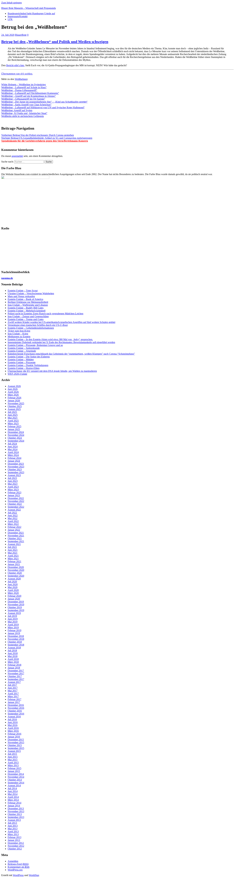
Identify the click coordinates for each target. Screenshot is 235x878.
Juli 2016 (12, 719)
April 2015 (13, 762)
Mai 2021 (12, 552)
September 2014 (16, 782)
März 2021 (13, 558)
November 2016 (16, 708)
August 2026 (14, 386)
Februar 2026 (14, 397)
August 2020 (14, 578)
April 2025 (13, 420)
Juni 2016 (13, 722)
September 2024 (16, 440)
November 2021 (16, 535)
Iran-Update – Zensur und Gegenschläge (28, 316)
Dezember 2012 (16, 843)
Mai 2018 (12, 656)
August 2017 (14, 682)
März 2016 (13, 731)
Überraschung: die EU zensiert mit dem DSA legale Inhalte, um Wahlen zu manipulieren (52, 371)
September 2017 (16, 679)
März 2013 (13, 834)
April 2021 (13, 555)
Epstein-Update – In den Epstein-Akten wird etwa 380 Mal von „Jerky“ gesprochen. (50, 339)
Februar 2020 (14, 596)
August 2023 (14, 475)
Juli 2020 (12, 581)
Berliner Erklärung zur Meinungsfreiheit (28, 302)
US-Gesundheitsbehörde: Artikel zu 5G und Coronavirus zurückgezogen (46, 138)
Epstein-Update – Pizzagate (21, 362)
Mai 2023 (12, 483)
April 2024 (13, 452)
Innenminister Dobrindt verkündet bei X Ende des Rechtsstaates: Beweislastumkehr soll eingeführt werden (61, 342)
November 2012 (16, 845)
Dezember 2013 (16, 808)
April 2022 (13, 521)
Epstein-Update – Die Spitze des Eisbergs (29, 356)
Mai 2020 (12, 587)
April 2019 (13, 624)
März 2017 (13, 696)
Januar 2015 (14, 771)
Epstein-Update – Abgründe (22, 351)
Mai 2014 (12, 794)
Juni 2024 (13, 446)
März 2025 (13, 423)
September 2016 (16, 713)
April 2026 (13, 392)
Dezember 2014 (16, 774)
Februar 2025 (14, 426)
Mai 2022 (12, 518)
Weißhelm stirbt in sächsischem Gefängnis (22, 116)
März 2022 (13, 524)
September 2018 (16, 644)
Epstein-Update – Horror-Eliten (23, 368)
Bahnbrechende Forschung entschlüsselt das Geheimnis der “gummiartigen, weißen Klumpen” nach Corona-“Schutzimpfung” (71, 353)
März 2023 (13, 489)
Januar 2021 (14, 564)
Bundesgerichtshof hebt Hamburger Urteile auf (31, 13)
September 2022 (16, 506)
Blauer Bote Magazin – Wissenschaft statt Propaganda (28, 8)
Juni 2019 (13, 619)
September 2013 (16, 817)
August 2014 (14, 785)
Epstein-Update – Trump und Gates (25, 319)
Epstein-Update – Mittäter (21, 359)
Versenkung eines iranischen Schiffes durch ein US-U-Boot (38, 325)
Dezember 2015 (16, 739)
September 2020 (16, 575)
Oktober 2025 (15, 406)
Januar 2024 (14, 461)
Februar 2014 (14, 802)
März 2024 (13, 455)
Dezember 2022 (16, 498)
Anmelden (13, 861)
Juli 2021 (12, 547)
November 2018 (16, 639)
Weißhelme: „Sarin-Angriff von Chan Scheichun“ (26, 104)
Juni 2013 (13, 825)
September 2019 (16, 610)
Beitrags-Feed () (18, 864)
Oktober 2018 (15, 642)
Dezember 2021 (16, 532)
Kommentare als (18, 867)
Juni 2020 (13, 584)
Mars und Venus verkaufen (21, 296)
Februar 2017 (14, 699)
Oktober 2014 (15, 779)
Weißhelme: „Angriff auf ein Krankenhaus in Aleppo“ (28, 96)
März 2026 (13, 394)
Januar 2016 (14, 736)
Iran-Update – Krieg (18, 333)
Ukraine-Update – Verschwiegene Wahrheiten (31, 293)
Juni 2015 (13, 756)
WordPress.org (15, 869)
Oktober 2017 (15, 676)
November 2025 (16, 403)
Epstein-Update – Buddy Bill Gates (25, 307)
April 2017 (13, 693)
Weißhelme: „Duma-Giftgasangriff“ (19, 90)
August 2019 (14, 613)
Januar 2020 (14, 598)
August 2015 (14, 751)
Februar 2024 (14, 458)
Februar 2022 (14, 527)
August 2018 (14, 647)
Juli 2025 (12, 412)
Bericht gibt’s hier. (15, 65)
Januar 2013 (14, 840)
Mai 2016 (12, 725)
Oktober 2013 (15, 814)
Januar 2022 (14, 529)
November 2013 (16, 811)
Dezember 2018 (16, 636)
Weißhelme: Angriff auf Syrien (16, 110)
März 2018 (13, 662)
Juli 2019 (12, 616)
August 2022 (14, 509)
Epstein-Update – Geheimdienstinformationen (31, 328)
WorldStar (34, 875)
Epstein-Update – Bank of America (25, 299)
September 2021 (16, 541)
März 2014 (13, 800)
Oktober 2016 (15, 710)
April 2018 (13, 659)
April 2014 (13, 797)
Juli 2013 (12, 822)
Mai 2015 (12, 759)
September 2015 (16, 748)
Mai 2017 (12, 690)
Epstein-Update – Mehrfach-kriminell (26, 310)
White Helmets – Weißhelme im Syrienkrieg (23, 84)
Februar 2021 (14, 561)
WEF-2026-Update (17, 374)
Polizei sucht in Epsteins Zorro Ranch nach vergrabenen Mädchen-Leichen (45, 313)
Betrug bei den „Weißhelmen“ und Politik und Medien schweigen (54, 42)
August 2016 (14, 716)
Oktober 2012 (15, 848)
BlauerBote (21, 35)
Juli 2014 (12, 788)
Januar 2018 (14, 667)
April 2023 (13, 486)
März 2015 (13, 765)
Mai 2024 (12, 449)
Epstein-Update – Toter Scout (23, 290)
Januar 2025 (14, 429)
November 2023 (16, 466)
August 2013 (14, 820)
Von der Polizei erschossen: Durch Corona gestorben (37, 135)
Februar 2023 (14, 492)
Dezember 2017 (16, 670)
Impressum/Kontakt (17, 16)
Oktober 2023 (15, 469)
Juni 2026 (13, 389)
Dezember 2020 (16, 567)
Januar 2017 (14, 702)
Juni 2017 (13, 687)
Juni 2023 (13, 481)
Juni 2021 (13, 550)
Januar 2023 (14, 495)
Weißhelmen (21, 79)
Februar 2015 (14, 768)
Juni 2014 (13, 791)
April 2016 (13, 728)
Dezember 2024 (16, 432)
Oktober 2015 (15, 745)
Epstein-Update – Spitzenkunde (24, 348)
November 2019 (16, 604)
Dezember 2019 (16, 601)
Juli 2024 (12, 443)
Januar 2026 (14, 400)
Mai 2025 (12, 417)
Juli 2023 (12, 478)
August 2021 (14, 544)
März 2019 (13, 627)
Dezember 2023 (16, 463)
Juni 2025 (13, 415)
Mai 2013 (12, 828)
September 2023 (16, 472)
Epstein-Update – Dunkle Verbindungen (28, 365)
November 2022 (16, 501)
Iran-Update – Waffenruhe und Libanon (28, 305)
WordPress (18, 875)
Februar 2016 (14, 733)
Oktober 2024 (15, 438)
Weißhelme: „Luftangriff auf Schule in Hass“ (24, 87)
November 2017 (16, 673)
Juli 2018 (12, 650)
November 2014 (16, 777)
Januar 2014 (14, 805)
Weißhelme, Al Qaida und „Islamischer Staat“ (24, 113)
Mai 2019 (12, 621)
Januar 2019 (14, 633)
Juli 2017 (12, 685)
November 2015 (16, 742)
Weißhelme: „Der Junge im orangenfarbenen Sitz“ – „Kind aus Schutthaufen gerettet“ (44, 101)
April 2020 (13, 590)
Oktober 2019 (15, 607)
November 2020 (16, 570)
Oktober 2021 (15, 538)
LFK (10, 19)
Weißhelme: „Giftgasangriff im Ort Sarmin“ (23, 99)
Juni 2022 (13, 515)
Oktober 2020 (15, 573)
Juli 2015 (12, 754)
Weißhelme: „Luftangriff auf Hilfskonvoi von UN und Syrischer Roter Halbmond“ (43, 107)
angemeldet (17, 156)
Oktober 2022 (15, 504)
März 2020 (13, 593)
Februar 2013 (14, 837)
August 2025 (14, 409)
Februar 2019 (14, 630)
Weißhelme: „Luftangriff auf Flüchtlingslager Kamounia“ (30, 93)
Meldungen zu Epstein (19, 336)
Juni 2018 (13, 653)
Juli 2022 (12, 512)
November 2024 (16, 435)
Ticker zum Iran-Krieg (19, 330)
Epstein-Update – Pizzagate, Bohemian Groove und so (35, 345)
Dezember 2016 (16, 705)
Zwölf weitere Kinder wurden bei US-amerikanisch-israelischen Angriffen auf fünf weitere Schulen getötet (61, 322)
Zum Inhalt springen (11, 2)
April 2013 (13, 831)
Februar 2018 (14, 664)
